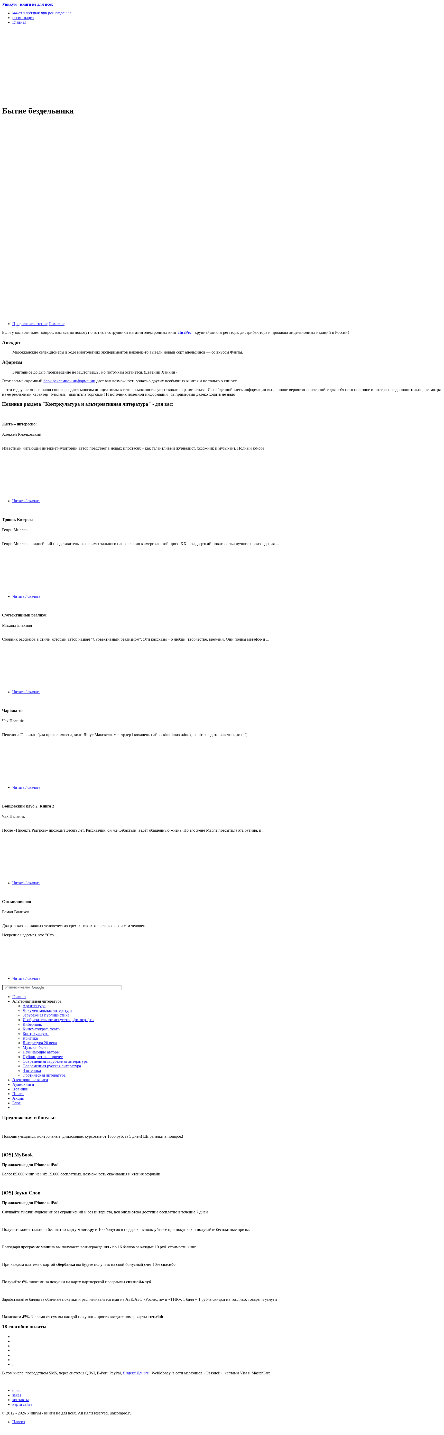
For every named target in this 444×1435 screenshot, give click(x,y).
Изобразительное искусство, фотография (58, 1020)
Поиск (18, 1093)
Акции (18, 1098)
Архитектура (34, 1006)
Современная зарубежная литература (55, 1061)
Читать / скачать (26, 501)
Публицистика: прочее (43, 1056)
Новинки (20, 1089)
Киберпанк (32, 1024)
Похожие (56, 323)
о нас (16, 1390)
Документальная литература (47, 1010)
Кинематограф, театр (41, 1029)
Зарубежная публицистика (46, 1015)
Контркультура (36, 1033)
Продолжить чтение (30, 323)
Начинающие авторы (41, 1052)
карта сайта (22, 1404)
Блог (16, 1103)
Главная (19, 996)
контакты (20, 1400)
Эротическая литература (44, 1075)
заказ (16, 1395)
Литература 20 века (40, 1043)
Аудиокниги (23, 1084)
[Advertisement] (156, 65)
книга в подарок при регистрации (41, 13)
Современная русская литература (52, 1066)
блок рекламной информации (69, 381)
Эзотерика (32, 1070)
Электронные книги (30, 1080)
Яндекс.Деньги (136, 1373)
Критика (30, 1038)
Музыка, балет (35, 1047)
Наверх (18, 1422)
